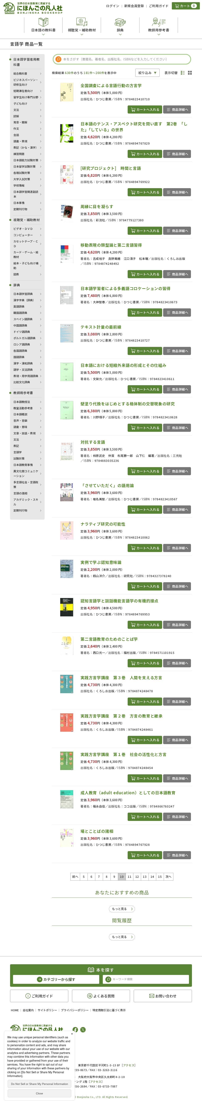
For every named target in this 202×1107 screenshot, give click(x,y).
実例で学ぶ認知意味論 (101, 562)
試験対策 (18, 458)
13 (145, 876)
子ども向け (20, 103)
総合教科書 (20, 73)
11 (129, 876)
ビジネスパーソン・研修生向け (25, 82)
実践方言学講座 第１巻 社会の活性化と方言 (123, 754)
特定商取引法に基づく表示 (109, 1010)
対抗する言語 (92, 442)
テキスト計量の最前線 (100, 327)
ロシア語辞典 (21, 344)
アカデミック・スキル (25, 502)
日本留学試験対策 (24, 166)
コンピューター (23, 235)
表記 (16, 446)
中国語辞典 (20, 325)
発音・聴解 (20, 122)
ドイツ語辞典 (21, 332)
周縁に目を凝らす (96, 206)
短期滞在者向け (23, 91)
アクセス (128, 1065)
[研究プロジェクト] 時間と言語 (110, 168)
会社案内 (28, 1010)
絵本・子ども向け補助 (25, 265)
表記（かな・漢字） (25, 147)
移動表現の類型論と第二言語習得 (111, 245)
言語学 (17, 452)
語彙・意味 (20, 427)
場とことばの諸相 (96, 831)
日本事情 (18, 203)
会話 (16, 135)
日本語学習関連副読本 (25, 194)
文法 (16, 110)
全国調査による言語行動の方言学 (111, 85)
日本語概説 (20, 414)
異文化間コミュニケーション (25, 473)
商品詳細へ (180, 109)
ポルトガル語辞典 (24, 338)
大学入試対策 (21, 179)
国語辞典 (18, 357)
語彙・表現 (20, 141)
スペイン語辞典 (23, 319)
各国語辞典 (20, 351)
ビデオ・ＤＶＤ (23, 229)
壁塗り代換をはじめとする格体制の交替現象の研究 (127, 404)
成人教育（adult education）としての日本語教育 (128, 792)
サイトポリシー (47, 1010)
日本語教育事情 (23, 465)
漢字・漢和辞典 (23, 363)
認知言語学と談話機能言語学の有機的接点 (119, 601)
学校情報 (18, 185)
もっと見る (119, 909)
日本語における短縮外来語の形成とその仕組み (123, 365)
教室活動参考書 (23, 408)
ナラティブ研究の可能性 (102, 524)
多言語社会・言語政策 (25, 484)
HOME (15, 1010)
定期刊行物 (20, 209)
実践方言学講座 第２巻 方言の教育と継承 (121, 716)
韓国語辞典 (20, 313)
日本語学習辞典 (23, 294)
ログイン (112, 5)
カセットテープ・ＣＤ (25, 243)
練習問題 (18, 154)
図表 (16, 274)
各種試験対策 (21, 173)
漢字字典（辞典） (24, 300)
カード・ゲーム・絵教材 (25, 254)
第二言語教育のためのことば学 (109, 639)
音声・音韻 (20, 421)
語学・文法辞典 (23, 370)
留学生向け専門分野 (25, 97)
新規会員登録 (134, 5)
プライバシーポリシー (75, 1010)
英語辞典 (18, 306)
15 (160, 876)
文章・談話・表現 (24, 433)
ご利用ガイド (159, 5)
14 (152, 876)
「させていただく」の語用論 (107, 485)
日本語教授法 (21, 402)
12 (137, 876)
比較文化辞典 (21, 382)
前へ (75, 876)
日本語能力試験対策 (25, 160)
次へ (169, 876)
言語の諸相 (20, 493)
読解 (16, 116)
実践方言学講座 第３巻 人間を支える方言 (121, 677)
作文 (16, 129)
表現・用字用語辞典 (25, 376)
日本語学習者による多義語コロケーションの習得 (125, 288)
